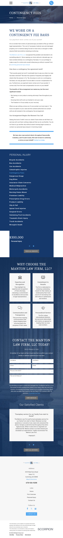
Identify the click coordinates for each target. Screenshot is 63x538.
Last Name (35, 360)
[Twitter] (31, 509)
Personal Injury (31, 497)
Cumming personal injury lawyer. (20, 65)
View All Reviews (31, 450)
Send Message (31, 398)
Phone (12, 365)
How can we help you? (16, 375)
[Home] (30, 3)
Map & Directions (31, 479)
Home (31, 491)
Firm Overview (31, 494)
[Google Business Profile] (35, 509)
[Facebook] (27, 509)
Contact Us (31, 500)
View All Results (31, 251)
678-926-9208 (31, 483)
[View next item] (33, 246)
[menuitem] (31, 160)
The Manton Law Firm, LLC (17, 55)
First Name (13, 360)
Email (34, 365)
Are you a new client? (15, 370)
